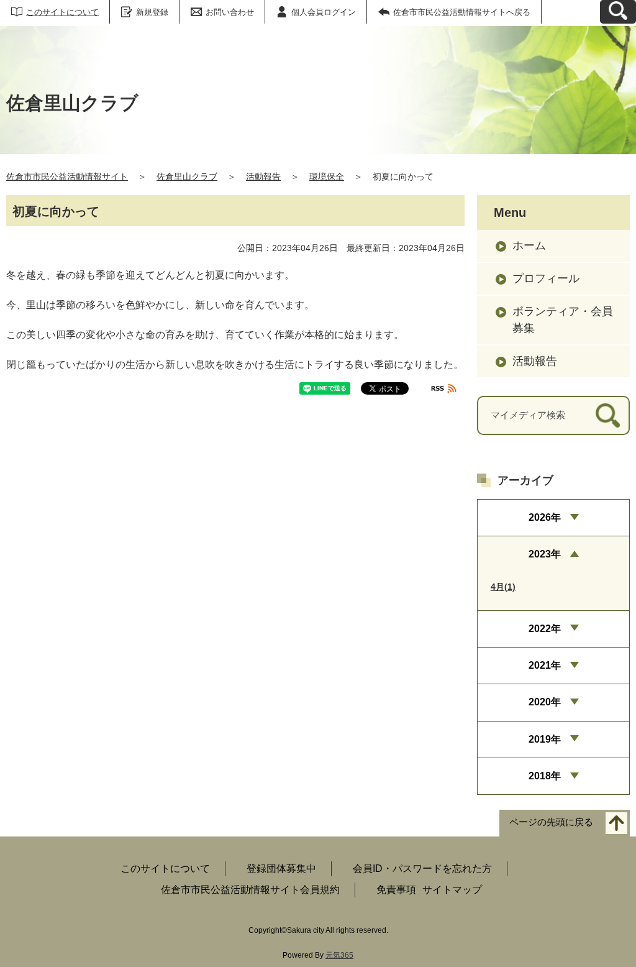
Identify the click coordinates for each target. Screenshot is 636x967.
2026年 (545, 517)
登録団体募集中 (281, 868)
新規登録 (152, 12)
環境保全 (326, 176)
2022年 (545, 628)
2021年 (545, 665)
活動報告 (263, 176)
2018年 (545, 776)
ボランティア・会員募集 (562, 319)
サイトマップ (452, 889)
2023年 (545, 554)
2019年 (545, 739)
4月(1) (503, 587)
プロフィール (545, 278)
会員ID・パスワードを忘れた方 (422, 868)
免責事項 (396, 889)
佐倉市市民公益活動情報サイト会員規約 (250, 889)
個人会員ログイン (323, 12)
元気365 (339, 955)
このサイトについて (62, 12)
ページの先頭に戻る (551, 822)
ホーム (529, 245)
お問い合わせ (230, 12)
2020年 (545, 702)
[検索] (607, 415)
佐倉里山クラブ (187, 176)
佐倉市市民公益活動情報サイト (67, 176)
